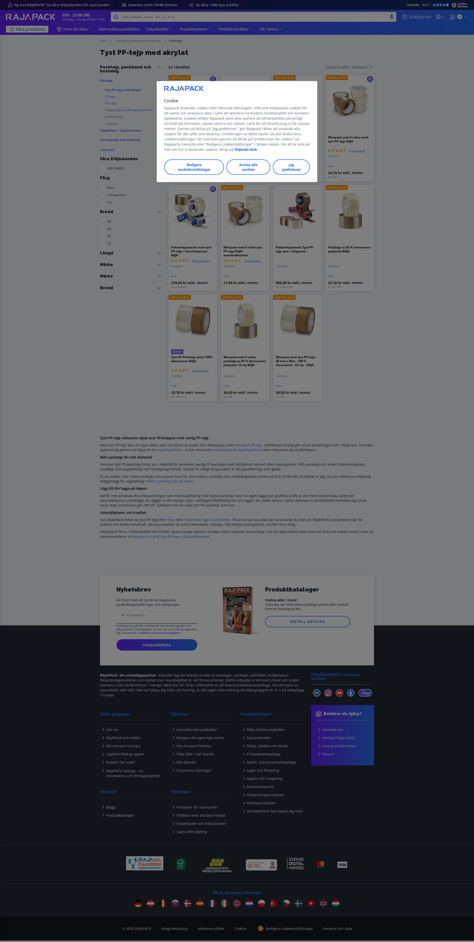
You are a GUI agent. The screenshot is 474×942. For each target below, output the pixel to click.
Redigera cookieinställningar (194, 167)
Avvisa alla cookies (248, 167)
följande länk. (246, 149)
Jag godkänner (291, 167)
